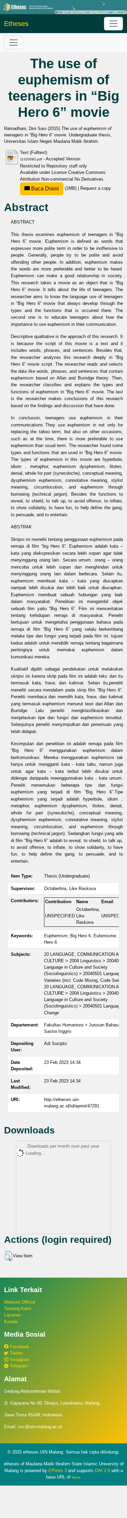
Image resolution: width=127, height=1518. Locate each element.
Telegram (18, 1365)
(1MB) (54, 188)
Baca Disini (44, 188)
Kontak (11, 1321)
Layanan (12, 1314)
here (76, 1477)
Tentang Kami (17, 1308)
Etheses (16, 23)
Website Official (19, 1302)
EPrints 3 (57, 1470)
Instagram (18, 1359)
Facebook (18, 1346)
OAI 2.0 (102, 1470)
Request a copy (95, 188)
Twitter (15, 1353)
